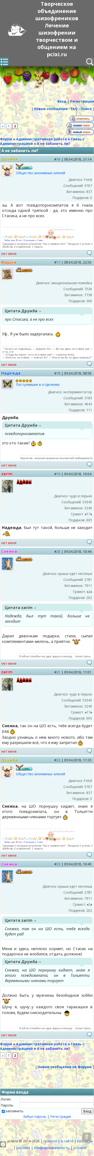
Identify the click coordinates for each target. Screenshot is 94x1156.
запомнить (14, 1111)
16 (58, 159)
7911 (88, 585)
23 (58, 864)
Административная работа (41, 139)
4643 (88, 404)
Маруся (8, 262)
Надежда (10, 373)
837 (89, 191)
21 (58, 672)
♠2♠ (89, 591)
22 (58, 760)
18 (58, 373)
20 (58, 551)
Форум (6, 139)
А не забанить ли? (53, 143)
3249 (88, 508)
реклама (23, 1147)
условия (80, 1147)
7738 (88, 295)
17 (58, 262)
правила (50, 1141)
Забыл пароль (34, 1116)
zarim (7, 473)
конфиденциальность (51, 1147)
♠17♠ (88, 514)
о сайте (67, 1141)
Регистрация (60, 1116)
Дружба (9, 159)
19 (58, 474)
